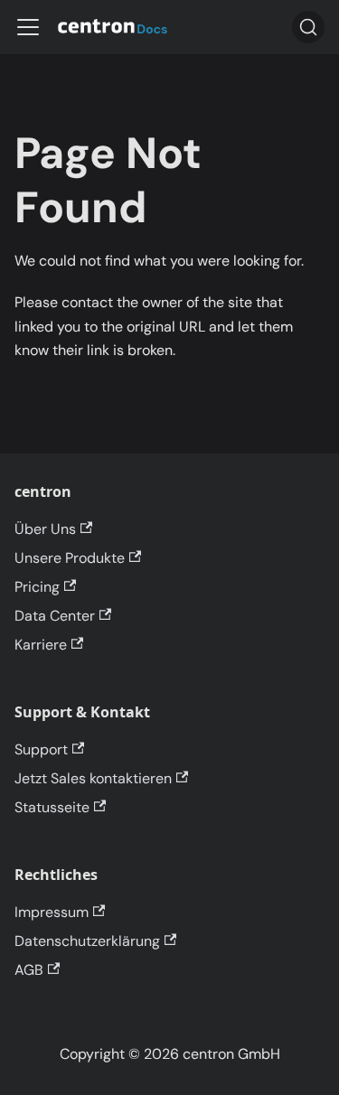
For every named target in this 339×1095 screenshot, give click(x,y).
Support (41, 749)
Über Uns (45, 528)
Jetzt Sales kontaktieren (93, 778)
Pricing (37, 586)
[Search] (308, 27)
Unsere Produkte (69, 557)
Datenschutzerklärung (87, 940)
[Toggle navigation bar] (28, 27)
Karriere (40, 644)
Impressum (51, 912)
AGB (28, 969)
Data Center (54, 615)
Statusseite (51, 807)
